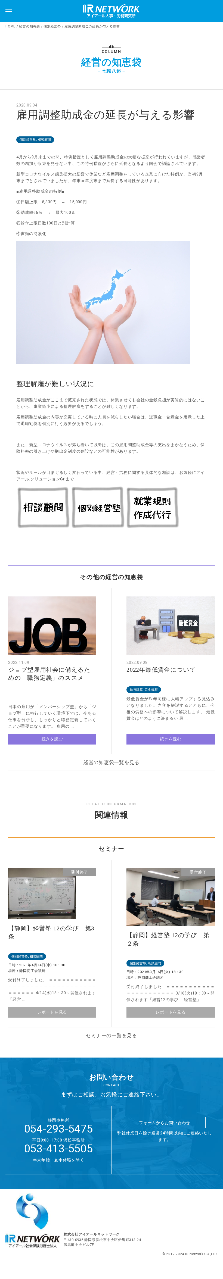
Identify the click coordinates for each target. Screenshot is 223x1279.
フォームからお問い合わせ (164, 1122)
